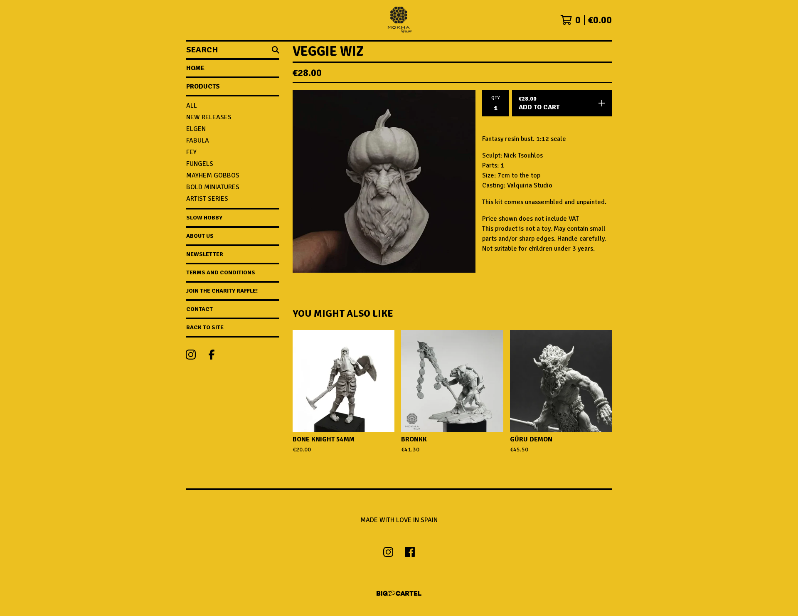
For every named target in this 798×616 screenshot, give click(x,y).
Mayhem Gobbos (212, 175)
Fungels (199, 164)
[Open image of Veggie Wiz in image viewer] (384, 181)
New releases (209, 117)
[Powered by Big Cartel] (399, 593)
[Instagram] (191, 354)
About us (200, 235)
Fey (191, 152)
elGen (196, 129)
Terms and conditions (220, 272)
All (191, 105)
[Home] (398, 20)
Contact (199, 309)
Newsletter (204, 254)
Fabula (197, 140)
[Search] (275, 50)
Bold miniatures (212, 187)
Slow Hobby (204, 217)
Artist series (207, 199)
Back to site (205, 327)
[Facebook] (211, 354)
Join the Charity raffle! (222, 290)
